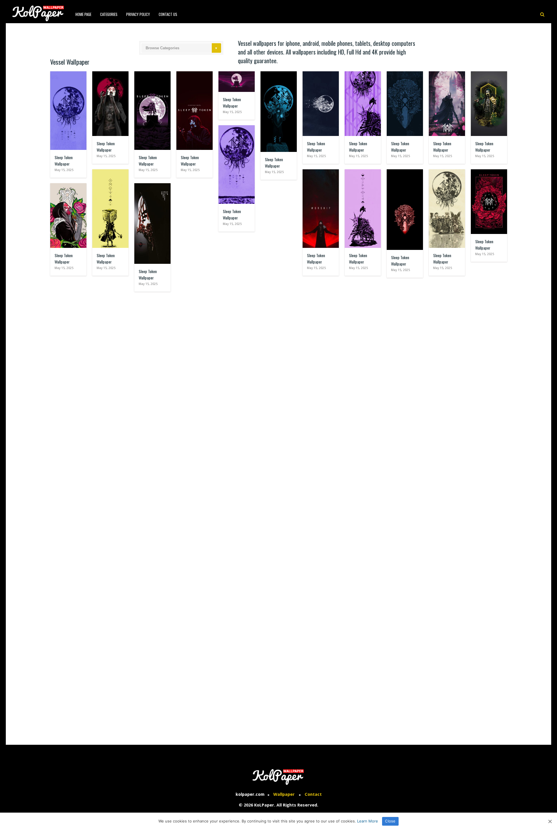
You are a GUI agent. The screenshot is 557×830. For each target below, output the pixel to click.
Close (390, 821)
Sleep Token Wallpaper (64, 160)
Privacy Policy (138, 14)
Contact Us (168, 14)
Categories (108, 14)
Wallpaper (284, 794)
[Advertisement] (278, 692)
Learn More (367, 821)
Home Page (83, 14)
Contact (313, 794)
